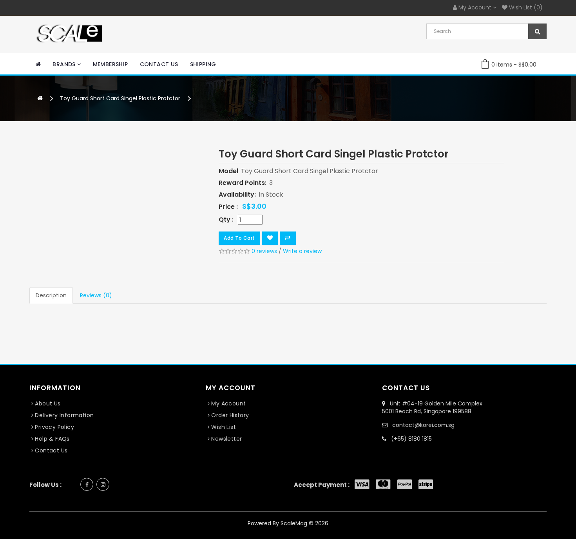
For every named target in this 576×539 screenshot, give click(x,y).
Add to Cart (239, 238)
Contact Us (159, 64)
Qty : (226, 220)
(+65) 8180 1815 (411, 439)
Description (51, 295)
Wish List (223, 427)
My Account (228, 403)
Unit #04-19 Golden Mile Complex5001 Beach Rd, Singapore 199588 (432, 407)
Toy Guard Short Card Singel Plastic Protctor (120, 98)
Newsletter (226, 439)
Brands (65, 64)
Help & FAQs (52, 439)
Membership (110, 64)
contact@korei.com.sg (423, 425)
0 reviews (264, 251)
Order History (230, 415)
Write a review (302, 251)
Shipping (203, 64)
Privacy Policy (54, 427)
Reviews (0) (96, 295)
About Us (47, 403)
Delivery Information (64, 415)
